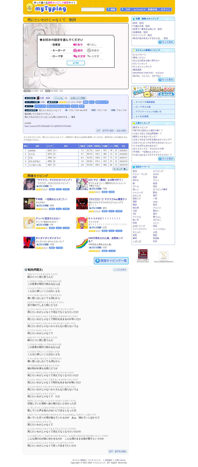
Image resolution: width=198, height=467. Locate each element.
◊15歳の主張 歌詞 (141, 26)
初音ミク (137, 198)
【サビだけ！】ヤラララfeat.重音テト (107, 199)
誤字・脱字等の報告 (105, 131)
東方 (155, 214)
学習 (135, 223)
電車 (135, 202)
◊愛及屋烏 (136, 70)
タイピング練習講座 (145, 102)
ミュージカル (159, 229)
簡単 (135, 177)
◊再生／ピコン (139, 57)
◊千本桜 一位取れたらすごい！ (147, 152)
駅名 (155, 192)
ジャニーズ (138, 192)
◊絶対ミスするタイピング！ (145, 136)
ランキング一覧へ (120, 169)
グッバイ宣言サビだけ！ (48, 218)
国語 (135, 205)
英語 (155, 235)
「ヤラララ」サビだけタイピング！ (54, 180)
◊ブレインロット (140, 64)
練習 (135, 238)
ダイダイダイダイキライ (48, 238)
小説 (135, 211)
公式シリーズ (139, 226)
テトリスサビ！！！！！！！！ (104, 218)
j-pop (155, 202)
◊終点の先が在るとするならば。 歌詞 (150, 38)
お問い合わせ (120, 460)
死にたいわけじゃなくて (58, 106)
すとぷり (137, 232)
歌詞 (86, 102)
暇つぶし (157, 217)
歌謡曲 (156, 238)
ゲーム (136, 186)
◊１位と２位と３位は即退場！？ (147, 133)
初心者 (136, 208)
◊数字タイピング (140, 127)
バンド (156, 223)
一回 (155, 198)
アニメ (156, 180)
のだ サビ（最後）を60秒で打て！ (106, 180)
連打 (155, 195)
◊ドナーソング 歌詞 (142, 35)
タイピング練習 (160, 189)
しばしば (137, 241)
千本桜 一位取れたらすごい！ (52, 199)
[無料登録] (153, 91)
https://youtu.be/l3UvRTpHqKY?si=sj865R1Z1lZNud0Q (48, 126)
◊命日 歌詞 (137, 23)
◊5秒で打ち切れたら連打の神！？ (147, 130)
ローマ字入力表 (143, 106)
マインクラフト (140, 229)
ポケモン (157, 220)
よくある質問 (142, 116)
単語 (155, 226)
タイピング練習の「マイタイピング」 (87, 460)
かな (92, 102)
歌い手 (136, 220)
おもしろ (137, 195)
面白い (156, 211)
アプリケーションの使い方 (149, 111)
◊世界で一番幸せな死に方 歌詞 (147, 29)
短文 (155, 205)
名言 (155, 241)
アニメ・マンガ (140, 174)
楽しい (136, 189)
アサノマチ (40, 106)
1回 (134, 214)
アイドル (137, 217)
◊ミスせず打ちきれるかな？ (145, 146)
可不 (82, 106)
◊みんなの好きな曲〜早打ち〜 (146, 61)
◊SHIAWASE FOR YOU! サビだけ (148, 73)
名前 (135, 235)
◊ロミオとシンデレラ (142, 67)
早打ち (136, 180)
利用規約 (108, 460)
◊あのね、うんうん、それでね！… (148, 76)
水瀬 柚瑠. (45, 98)
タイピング (158, 171)
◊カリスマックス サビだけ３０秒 (148, 149)
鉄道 (155, 183)
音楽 (155, 177)
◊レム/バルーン (139, 54)
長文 (155, 186)
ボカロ (75, 106)
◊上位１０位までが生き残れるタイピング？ (152, 140)
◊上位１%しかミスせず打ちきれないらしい (152, 143)
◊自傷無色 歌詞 (140, 32)
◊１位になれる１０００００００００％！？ (152, 155)
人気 (155, 232)
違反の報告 (121, 131)
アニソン (157, 208)
